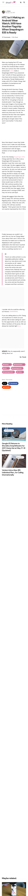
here (19, 326)
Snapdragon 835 (19, 157)
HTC (6, 368)
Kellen (9, 11)
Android (7, 364)
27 (6, 37)
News (6, 885)
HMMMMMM (14, 311)
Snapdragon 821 (17, 368)
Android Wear (19, 364)
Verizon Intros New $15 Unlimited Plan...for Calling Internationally (12, 472)
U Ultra (11, 71)
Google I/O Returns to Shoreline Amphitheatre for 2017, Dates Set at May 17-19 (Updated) (13, 447)
